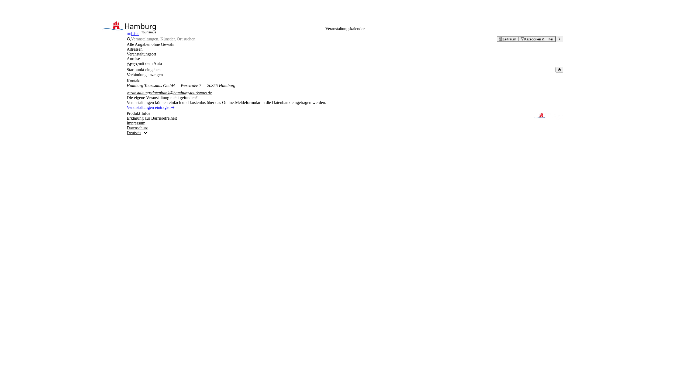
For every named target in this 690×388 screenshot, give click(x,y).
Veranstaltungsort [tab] (141, 54)
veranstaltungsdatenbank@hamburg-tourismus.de (169, 93)
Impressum (136, 123)
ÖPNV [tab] (133, 65)
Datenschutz (137, 128)
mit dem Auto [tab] (150, 63)
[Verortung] (559, 69)
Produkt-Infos (138, 113)
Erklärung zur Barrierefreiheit (152, 118)
